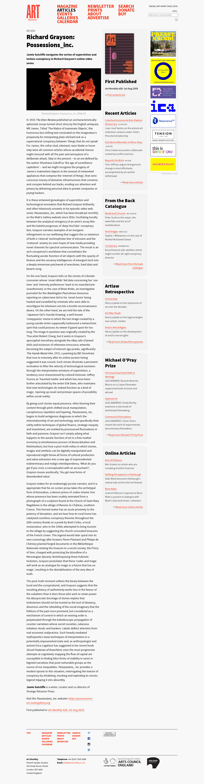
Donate (126, 10)
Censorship (111, 298)
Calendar (67, 21)
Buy (122, 14)
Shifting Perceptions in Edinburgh (123, 474)
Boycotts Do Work (114, 160)
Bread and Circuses (115, 213)
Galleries (67, 17)
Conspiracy (111, 245)
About (95, 14)
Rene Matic (111, 488)
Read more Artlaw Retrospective (126, 341)
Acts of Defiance (113, 460)
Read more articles (133, 182)
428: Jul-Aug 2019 (66, 710)
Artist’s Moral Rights (115, 327)
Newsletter (101, 6)
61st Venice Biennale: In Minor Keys (123, 142)
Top (28, 733)
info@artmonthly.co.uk (74, 762)
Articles (66, 10)
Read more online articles (129, 507)
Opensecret (111, 398)
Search (126, 6)
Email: (175, 11)
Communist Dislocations (118, 416)
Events (64, 14)
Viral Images (111, 231)
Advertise (98, 17)
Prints (95, 10)
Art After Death (113, 313)
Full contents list (116, 95)
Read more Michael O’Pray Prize (126, 435)
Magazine (67, 6)
